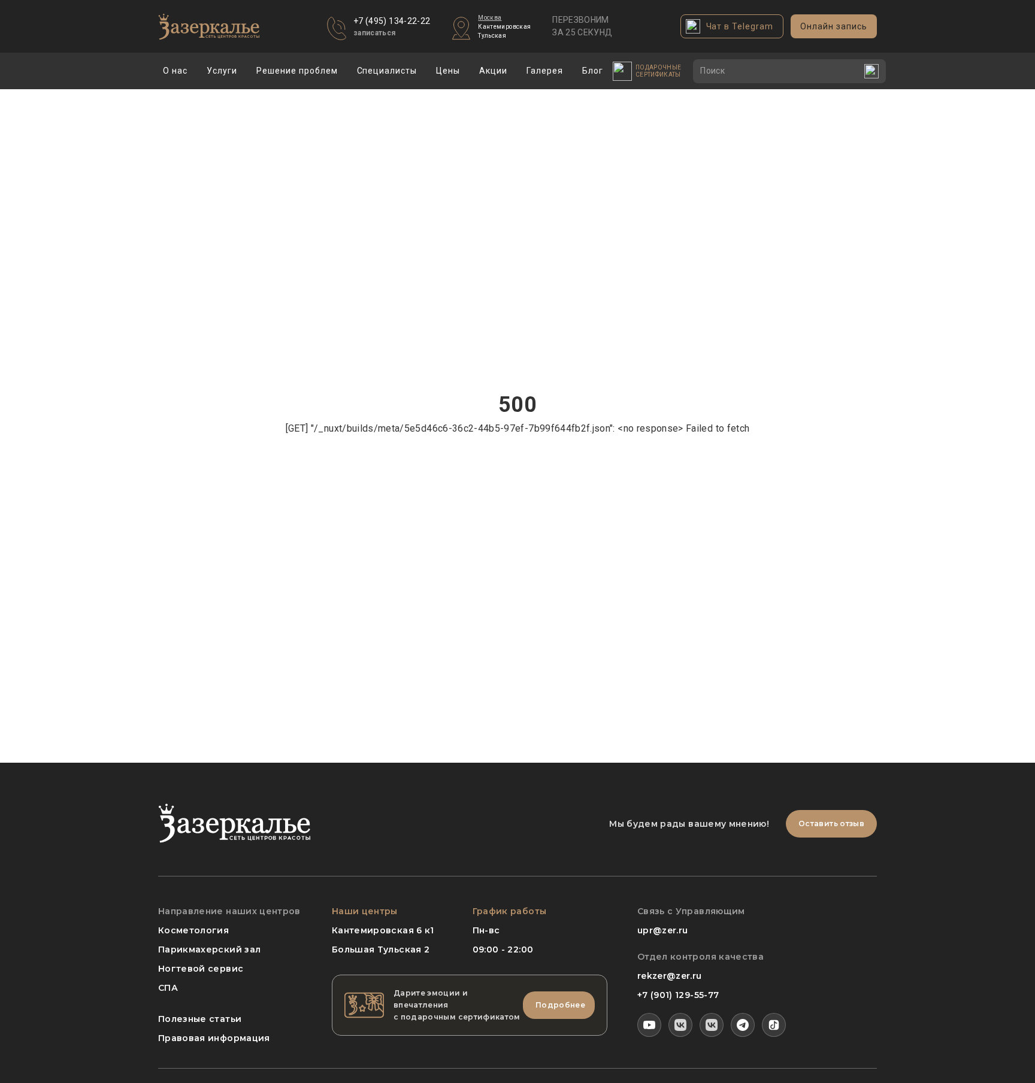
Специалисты (387, 70)
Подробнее (560, 1004)
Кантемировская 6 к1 (383, 930)
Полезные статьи (199, 1019)
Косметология (193, 930)
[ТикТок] (774, 1025)
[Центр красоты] (712, 1025)
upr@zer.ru (662, 930)
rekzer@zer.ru (669, 975)
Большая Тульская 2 (380, 949)
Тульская (492, 35)
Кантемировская (504, 26)
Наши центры (365, 911)
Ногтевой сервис (200, 968)
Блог (592, 70)
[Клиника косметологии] (680, 1025)
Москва (489, 17)
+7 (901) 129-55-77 (678, 995)
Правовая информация (214, 1038)
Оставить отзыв (831, 823)
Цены (448, 70)
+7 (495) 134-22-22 (391, 21)
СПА (168, 987)
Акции (493, 70)
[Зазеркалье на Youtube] (649, 1025)
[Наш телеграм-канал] (743, 1025)
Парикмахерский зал (209, 949)
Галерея (544, 70)
